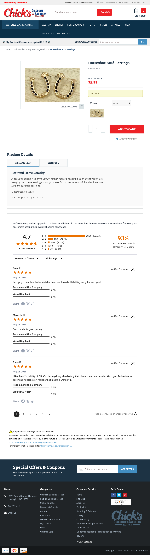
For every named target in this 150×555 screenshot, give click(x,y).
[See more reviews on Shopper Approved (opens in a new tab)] (32, 303)
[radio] (75, 236)
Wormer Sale (46, 531)
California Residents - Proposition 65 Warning (98, 531)
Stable (103, 24)
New (127, 24)
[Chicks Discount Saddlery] (25, 12)
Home (7, 49)
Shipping (53, 162)
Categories (22, 25)
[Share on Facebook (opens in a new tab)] (23, 304)
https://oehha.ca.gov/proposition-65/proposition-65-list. (33, 442)
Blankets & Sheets (49, 507)
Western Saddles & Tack (52, 494)
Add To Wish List (128, 139)
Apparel (115, 24)
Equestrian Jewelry (37, 49)
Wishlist (125, 2)
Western (47, 24)
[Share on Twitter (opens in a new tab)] (28, 303)
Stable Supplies (48, 502)
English (59, 24)
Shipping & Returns (86, 511)
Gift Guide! (19, 49)
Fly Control (64, 33)
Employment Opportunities (89, 523)
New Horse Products (50, 519)
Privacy (79, 515)
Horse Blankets (76, 24)
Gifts (92, 24)
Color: (94, 103)
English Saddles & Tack (51, 498)
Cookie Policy (82, 519)
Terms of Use (82, 527)
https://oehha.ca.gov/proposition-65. (56, 445)
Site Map (80, 498)
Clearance (48, 33)
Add (126, 129)
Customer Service (108, 2)
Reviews (80, 535)
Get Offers (127, 469)
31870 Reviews (30, 248)
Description (23, 162)
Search (106, 12)
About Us (80, 502)
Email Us (12, 512)
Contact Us (81, 507)
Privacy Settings (84, 541)
